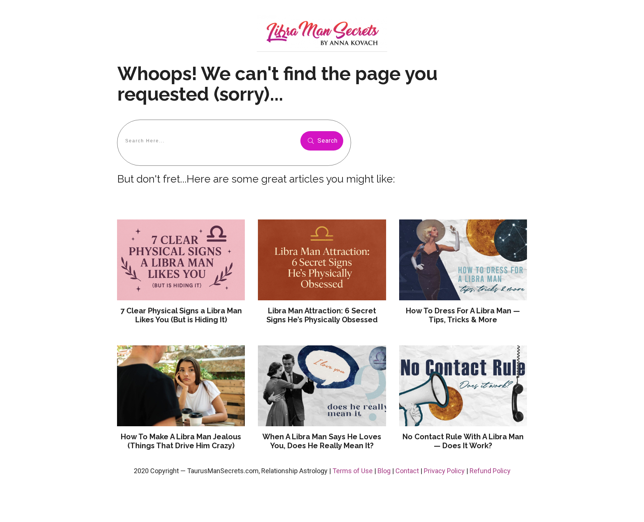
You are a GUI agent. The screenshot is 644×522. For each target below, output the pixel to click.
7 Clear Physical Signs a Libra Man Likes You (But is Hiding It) (181, 315)
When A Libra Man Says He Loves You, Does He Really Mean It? (321, 441)
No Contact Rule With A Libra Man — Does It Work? (463, 441)
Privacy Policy (444, 471)
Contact (407, 471)
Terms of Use (352, 471)
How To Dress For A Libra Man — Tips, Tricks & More (463, 315)
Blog (384, 471)
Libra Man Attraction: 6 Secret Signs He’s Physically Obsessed (322, 315)
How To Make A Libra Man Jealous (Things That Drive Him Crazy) (181, 441)
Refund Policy (490, 471)
